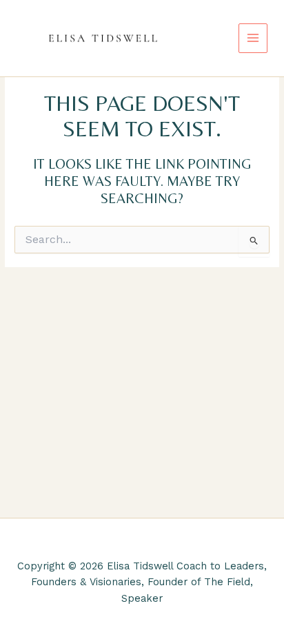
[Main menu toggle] (253, 38)
